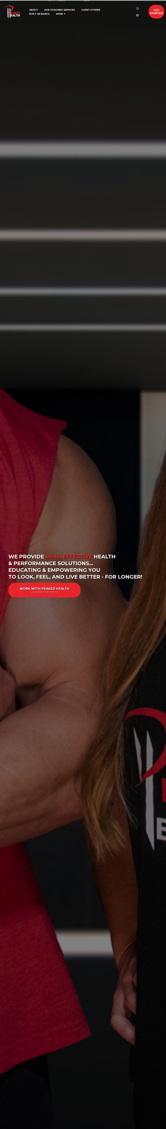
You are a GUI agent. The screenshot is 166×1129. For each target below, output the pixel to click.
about (33, 10)
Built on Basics (39, 14)
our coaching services (59, 10)
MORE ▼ (61, 14)
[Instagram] (137, 8)
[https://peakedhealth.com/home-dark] (13, 12)
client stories (90, 10)
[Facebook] (137, 15)
